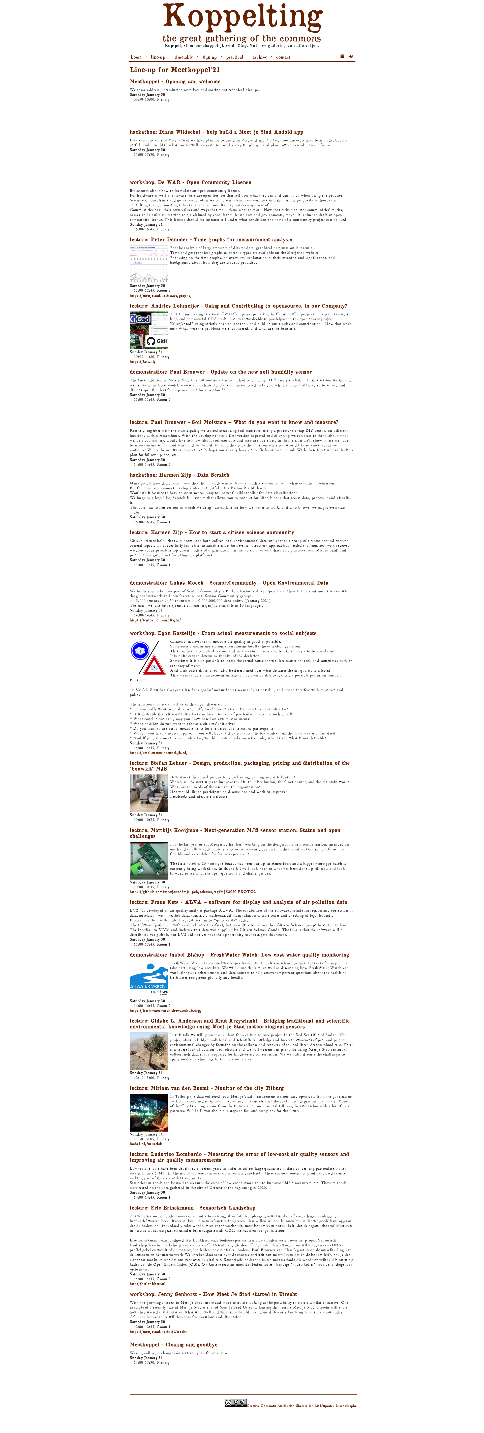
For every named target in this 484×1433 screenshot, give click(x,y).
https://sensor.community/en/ (155, 620)
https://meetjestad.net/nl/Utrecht (158, 1331)
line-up (158, 56)
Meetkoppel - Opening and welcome (175, 81)
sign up (209, 56)
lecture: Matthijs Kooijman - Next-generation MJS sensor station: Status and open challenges (235, 833)
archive (260, 56)
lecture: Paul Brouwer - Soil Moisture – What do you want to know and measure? (234, 422)
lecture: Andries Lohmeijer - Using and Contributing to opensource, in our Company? (238, 305)
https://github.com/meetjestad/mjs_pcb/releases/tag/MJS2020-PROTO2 (193, 891)
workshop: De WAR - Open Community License (190, 182)
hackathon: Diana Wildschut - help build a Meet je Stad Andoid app (216, 132)
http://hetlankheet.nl (148, 1283)
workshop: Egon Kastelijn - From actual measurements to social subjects (223, 633)
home (136, 56)
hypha (352, 1406)
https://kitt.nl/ (143, 361)
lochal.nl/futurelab (146, 1143)
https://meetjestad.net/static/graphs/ (161, 295)
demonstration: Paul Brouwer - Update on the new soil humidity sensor (221, 371)
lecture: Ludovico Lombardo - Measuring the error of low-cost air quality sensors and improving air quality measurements (239, 1157)
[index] (342, 56)
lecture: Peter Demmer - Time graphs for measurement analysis (211, 239)
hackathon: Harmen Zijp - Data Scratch (179, 475)
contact (283, 56)
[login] (351, 56)
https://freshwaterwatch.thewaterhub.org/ (166, 1010)
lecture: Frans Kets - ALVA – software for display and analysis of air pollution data (238, 902)
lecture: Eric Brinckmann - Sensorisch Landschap (192, 1207)
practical (235, 56)
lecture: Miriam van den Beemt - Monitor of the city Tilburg (207, 1088)
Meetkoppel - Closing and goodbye (174, 1344)
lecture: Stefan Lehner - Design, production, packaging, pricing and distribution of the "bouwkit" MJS (240, 765)
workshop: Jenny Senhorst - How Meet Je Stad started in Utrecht (213, 1294)
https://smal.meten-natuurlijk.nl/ (159, 752)
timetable (184, 56)
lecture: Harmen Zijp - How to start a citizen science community (212, 532)
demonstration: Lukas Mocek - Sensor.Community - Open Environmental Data (229, 582)
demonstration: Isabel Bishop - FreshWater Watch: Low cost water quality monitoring (239, 954)
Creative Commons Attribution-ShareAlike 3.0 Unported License (297, 1406)
